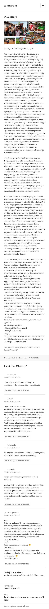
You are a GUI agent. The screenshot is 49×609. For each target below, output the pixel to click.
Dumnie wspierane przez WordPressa (16, 606)
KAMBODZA (35, 358)
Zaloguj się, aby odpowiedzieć (17, 390)
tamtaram (10, 5)
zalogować (17, 575)
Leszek (11, 469)
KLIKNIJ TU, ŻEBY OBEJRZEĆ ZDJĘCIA (18, 48)
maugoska (24, 358)
